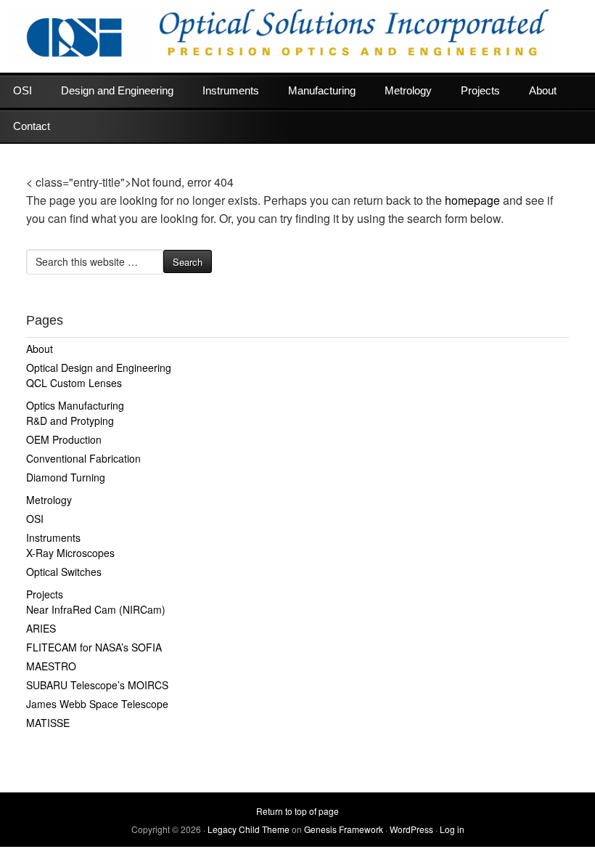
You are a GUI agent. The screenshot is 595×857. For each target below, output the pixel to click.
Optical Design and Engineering (98, 367)
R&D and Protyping (70, 420)
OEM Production (64, 439)
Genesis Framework (343, 829)
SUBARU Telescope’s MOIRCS (97, 685)
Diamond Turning (65, 477)
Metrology (408, 90)
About (543, 90)
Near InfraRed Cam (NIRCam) (95, 609)
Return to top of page (297, 811)
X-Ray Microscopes (70, 552)
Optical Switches (64, 571)
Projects (480, 90)
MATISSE (48, 722)
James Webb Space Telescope (97, 703)
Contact (31, 126)
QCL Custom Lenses (74, 382)
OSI (22, 90)
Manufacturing (322, 90)
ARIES (41, 628)
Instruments (230, 90)
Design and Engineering (117, 90)
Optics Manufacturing (75, 405)
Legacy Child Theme (249, 829)
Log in (452, 829)
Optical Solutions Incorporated (297, 36)
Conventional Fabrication (83, 458)
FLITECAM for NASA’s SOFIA (94, 647)
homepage (472, 200)
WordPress (411, 829)
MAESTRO (51, 666)
